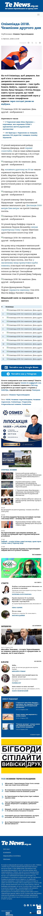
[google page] (25, 905)
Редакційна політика (12, 856)
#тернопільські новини (11, 404)
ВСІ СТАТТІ (38, 582)
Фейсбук (4, 390)
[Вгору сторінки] (39, 907)
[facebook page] (28, 905)
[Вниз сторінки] (39, 912)
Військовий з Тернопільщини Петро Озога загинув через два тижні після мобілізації (22, 784)
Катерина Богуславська (21, 594)
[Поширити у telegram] (40, 42)
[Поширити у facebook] (28, 42)
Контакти (7, 852)
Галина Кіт (16, 683)
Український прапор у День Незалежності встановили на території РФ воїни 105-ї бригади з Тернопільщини (28, 484)
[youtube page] (34, 905)
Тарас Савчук (17, 607)
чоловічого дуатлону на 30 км (19, 170)
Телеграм (36, 390)
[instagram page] (40, 905)
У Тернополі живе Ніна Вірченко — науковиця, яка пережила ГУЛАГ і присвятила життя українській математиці (28, 492)
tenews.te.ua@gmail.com (31, 383)
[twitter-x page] (31, 905)
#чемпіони (26, 404)
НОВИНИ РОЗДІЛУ (35, 734)
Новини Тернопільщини (23, 34)
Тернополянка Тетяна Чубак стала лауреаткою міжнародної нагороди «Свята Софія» (29, 523)
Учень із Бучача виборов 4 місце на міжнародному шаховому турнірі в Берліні (28, 500)
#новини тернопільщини (21, 399)
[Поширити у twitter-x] (32, 42)
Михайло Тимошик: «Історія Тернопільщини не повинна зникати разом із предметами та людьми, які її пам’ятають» (21, 651)
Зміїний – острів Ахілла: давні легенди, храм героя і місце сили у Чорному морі (21, 542)
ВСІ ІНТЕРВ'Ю (37, 625)
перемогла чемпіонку (19, 290)
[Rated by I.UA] (35, 913)
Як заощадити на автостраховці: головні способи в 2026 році (20, 510)
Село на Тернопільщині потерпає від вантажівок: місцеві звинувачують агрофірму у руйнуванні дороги (22, 803)
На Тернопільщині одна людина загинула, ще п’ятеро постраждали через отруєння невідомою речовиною (20, 534)
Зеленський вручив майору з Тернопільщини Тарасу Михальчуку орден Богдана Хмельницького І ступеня (29, 475)
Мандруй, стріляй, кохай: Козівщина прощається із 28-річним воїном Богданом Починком (22, 809)
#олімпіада (16, 402)
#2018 (8, 399)
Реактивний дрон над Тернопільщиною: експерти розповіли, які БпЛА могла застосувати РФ (22, 816)
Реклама (6, 859)
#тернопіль (26, 402)
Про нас (6, 849)
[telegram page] (37, 905)
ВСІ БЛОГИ (38, 661)
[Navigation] (38, 15)
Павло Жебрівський (20, 691)
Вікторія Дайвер (18, 615)
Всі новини (37, 554)
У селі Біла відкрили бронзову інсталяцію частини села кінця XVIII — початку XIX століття (20, 517)
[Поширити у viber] (36, 42)
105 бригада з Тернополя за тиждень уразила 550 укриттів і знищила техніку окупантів (20, 135)
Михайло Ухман (18, 671)
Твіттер (34, 385)
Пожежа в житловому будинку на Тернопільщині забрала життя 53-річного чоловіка (20, 549)
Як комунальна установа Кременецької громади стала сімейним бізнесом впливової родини (21, 790)
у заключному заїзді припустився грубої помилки (19, 263)
